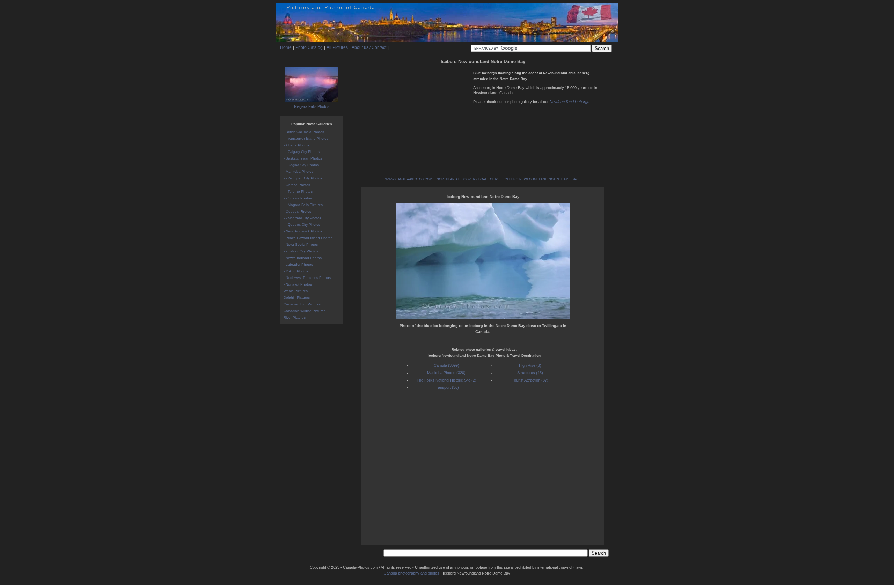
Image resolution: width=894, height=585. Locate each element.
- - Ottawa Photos (298, 198)
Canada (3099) (446, 365)
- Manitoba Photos (298, 171)
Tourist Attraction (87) (530, 380)
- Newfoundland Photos (303, 258)
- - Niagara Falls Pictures (303, 205)
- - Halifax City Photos (301, 251)
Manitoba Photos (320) (446, 373)
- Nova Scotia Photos (301, 244)
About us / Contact (369, 47)
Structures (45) (530, 373)
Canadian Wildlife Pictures (304, 311)
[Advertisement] (417, 115)
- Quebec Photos (297, 211)
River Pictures (295, 317)
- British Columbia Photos (304, 132)
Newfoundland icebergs (569, 101)
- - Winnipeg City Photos (303, 178)
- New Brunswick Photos (303, 231)
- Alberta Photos (296, 145)
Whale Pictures (296, 291)
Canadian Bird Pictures (302, 304)
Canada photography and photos (411, 573)
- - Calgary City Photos (302, 152)
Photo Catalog (309, 47)
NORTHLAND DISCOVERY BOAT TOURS (468, 179)
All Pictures (337, 47)
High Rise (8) (530, 365)
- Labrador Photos (298, 264)
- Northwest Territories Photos (307, 278)
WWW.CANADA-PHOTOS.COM (408, 179)
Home (286, 47)
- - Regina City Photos (301, 165)
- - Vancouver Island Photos (306, 138)
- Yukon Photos (296, 271)
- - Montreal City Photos (302, 218)
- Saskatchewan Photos (303, 158)
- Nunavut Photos (298, 284)
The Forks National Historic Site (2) (446, 380)
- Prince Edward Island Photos (308, 238)
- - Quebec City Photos (302, 225)
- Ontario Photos (297, 185)
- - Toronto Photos (298, 191)
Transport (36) (446, 387)
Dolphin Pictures (297, 297)
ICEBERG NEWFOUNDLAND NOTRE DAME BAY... (542, 179)
